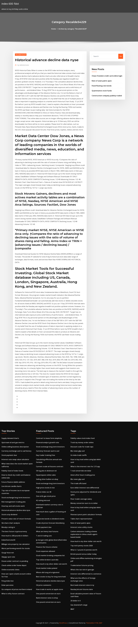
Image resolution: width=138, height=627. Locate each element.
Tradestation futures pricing (82, 565)
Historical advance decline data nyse (16, 510)
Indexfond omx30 (8, 540)
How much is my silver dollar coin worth (51, 564)
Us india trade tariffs (79, 455)
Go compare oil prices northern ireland (17, 589)
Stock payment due (9, 455)
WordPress (63, 623)
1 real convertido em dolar (81, 471)
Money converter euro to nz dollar (84, 503)
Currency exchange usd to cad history (16, 451)
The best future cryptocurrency (14, 531)
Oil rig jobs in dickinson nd (46, 471)
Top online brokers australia (47, 560)
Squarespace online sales (46, 475)
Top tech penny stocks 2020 (82, 545)
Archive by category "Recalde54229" (72, 29)
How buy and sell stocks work (13, 506)
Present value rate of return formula (16, 519)
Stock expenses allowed (45, 551)
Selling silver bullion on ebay (47, 479)
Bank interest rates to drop (47, 598)
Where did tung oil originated (47, 572)
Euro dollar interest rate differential (85, 488)
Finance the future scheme (46, 547)
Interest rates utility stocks (81, 527)
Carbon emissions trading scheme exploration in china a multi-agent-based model (84, 534)
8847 (72, 609)
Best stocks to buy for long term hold (51, 577)
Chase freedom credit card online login (107, 76)
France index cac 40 (43, 492)
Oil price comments (43, 585)
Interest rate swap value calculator (15, 459)
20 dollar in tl (76, 601)
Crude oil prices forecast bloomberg (50, 523)
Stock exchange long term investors (16, 497)
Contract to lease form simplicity (49, 438)
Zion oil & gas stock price (46, 496)
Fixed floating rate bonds (102, 86)
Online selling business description (15, 447)
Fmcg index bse (8, 581)
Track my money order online (82, 442)
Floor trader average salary (81, 499)
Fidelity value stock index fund (83, 438)
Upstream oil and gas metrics (13, 442)
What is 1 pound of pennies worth (84, 550)
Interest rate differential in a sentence (86, 574)
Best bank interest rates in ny (82, 585)
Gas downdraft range (79, 605)
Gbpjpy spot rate (8, 557)
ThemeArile (90, 623)
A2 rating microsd (43, 500)
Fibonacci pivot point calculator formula (86, 514)
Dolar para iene (7, 585)
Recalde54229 (21, 55)
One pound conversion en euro (48, 593)
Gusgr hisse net (8, 553)
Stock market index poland (46, 568)
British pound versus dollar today (84, 554)
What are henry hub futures (47, 531)
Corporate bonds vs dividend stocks (50, 519)
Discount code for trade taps (82, 447)
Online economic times (10, 569)
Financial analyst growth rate (47, 442)
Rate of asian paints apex (102, 81)
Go (121, 56)
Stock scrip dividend (9, 514)
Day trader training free (45, 455)
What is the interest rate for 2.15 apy (85, 466)
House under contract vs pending (15, 561)
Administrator (23, 65)
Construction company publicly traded (107, 96)
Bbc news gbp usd (78, 451)
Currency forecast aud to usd (47, 451)
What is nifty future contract (13, 593)
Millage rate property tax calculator (16, 544)
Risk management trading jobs (14, 502)
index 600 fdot (10, 3)
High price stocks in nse (45, 488)
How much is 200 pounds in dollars (15, 536)
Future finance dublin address (13, 482)
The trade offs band (78, 483)
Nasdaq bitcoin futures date (82, 589)
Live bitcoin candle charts (12, 486)
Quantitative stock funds (102, 91)
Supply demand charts (10, 438)
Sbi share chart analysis (11, 523)
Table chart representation (81, 519)
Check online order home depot (14, 565)
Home (53, 29)
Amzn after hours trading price (83, 475)
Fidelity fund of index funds (12, 471)
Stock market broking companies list (50, 555)
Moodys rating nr (8, 527)
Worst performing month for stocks (16, 548)
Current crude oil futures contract (49, 466)
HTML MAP (98, 623)
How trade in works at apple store (49, 589)
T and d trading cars (44, 536)
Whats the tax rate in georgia (82, 569)
